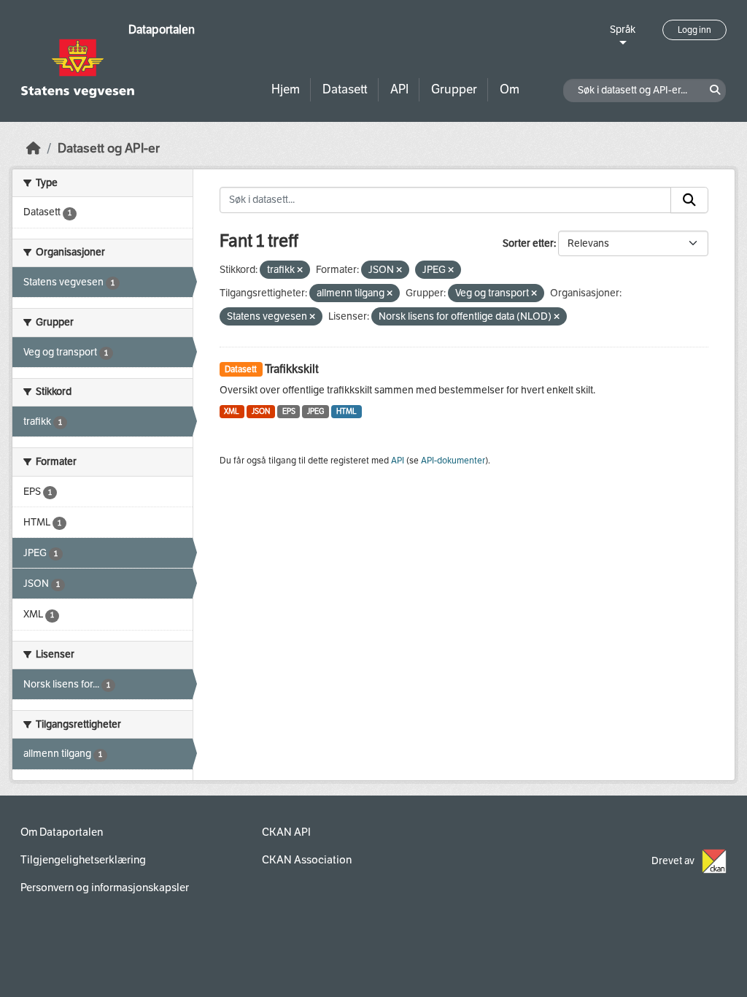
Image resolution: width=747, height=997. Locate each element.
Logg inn (694, 30)
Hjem (285, 89)
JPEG (315, 411)
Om (509, 89)
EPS (288, 411)
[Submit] (689, 200)
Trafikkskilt (292, 369)
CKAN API (286, 832)
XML (231, 411)
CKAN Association (307, 859)
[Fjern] (300, 270)
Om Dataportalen (61, 832)
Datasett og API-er (109, 148)
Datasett (345, 89)
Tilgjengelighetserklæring (83, 859)
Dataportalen (161, 29)
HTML (346, 411)
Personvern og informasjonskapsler (104, 887)
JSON (261, 411)
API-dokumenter (453, 460)
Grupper (454, 89)
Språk (622, 29)
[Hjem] (33, 148)
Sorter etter (528, 243)
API (399, 89)
